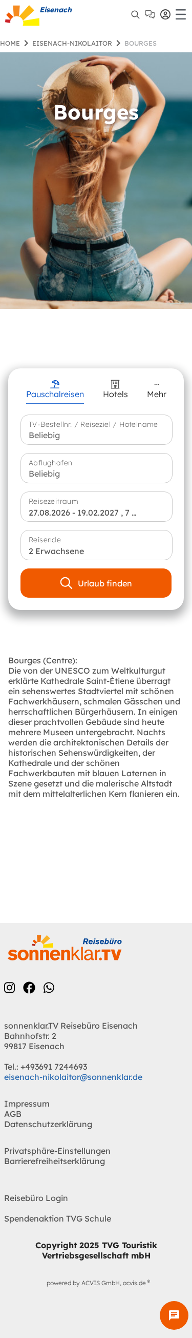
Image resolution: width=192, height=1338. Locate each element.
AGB (13, 1114)
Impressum (27, 1103)
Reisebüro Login (36, 1198)
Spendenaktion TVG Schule (57, 1218)
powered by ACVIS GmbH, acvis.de (96, 1283)
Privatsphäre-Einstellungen (57, 1151)
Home (10, 43)
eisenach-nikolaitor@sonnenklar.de (73, 1077)
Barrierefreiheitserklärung (54, 1161)
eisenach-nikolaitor (72, 43)
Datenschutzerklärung (48, 1124)
